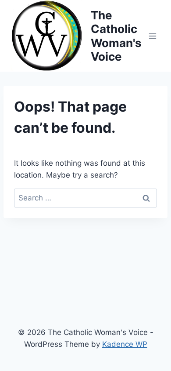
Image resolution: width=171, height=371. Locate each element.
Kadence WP (124, 344)
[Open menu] (152, 36)
